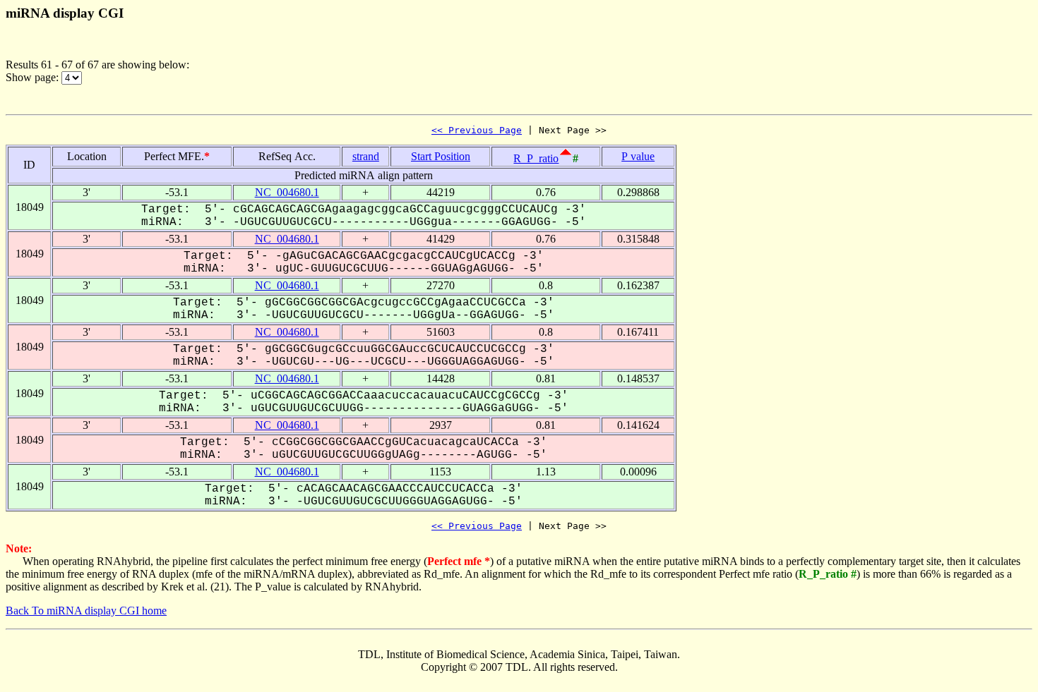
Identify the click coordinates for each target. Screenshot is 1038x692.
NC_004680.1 (287, 192)
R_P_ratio (536, 158)
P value (638, 156)
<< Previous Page (476, 130)
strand (365, 156)
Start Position (440, 156)
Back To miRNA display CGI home (86, 611)
